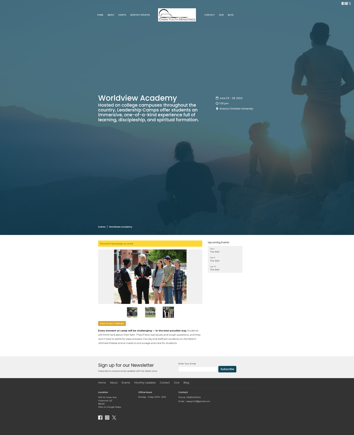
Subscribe (227, 369)
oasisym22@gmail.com (198, 401)
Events (122, 14)
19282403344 (194, 397)
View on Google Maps (109, 407)
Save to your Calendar (112, 323)
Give (221, 14)
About (110, 14)
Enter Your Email (187, 363)
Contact (209, 14)
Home (100, 14)
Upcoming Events (218, 242)
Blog (231, 14)
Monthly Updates (140, 14)
